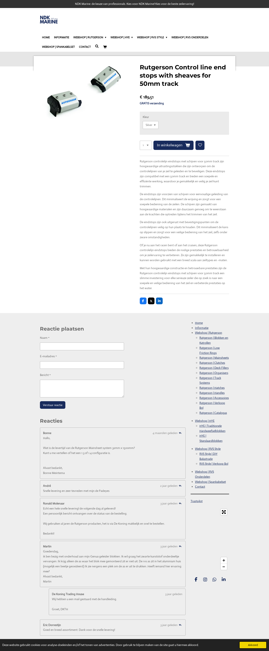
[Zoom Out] (224, 567)
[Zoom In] (224, 560)
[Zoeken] (97, 46)
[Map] (210, 539)
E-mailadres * (48, 356)
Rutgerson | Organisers (213, 373)
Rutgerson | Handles (212, 393)
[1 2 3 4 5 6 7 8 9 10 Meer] (146, 145)
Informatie (201, 328)
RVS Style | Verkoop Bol (213, 464)
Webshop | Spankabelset (210, 482)
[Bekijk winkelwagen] (105, 47)
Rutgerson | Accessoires (214, 398)
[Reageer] (180, 433)
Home (199, 323)
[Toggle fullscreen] (224, 512)
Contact (200, 486)
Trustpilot (197, 501)
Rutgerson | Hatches (212, 388)
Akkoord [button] (253, 645)
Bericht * (45, 375)
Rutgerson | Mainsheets (214, 358)
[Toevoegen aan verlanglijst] (200, 145)
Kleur (146, 117)
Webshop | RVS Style (208, 449)
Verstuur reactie (52, 405)
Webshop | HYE (205, 421)
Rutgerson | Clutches (212, 363)
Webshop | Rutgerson (208, 333)
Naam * (44, 338)
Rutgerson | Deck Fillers (214, 368)
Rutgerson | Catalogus (213, 413)
